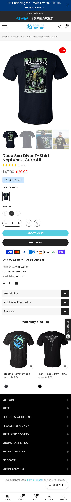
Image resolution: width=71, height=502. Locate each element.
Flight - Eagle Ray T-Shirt (53, 374)
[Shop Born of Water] (22, 18)
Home (5, 37)
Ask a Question (35, 259)
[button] (9, 165)
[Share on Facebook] (3, 283)
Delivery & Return (12, 259)
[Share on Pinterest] (10, 283)
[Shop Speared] (43, 18)
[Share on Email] (16, 283)
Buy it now (35, 242)
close (67, 5)
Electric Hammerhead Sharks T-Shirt (26, 374)
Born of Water (20, 266)
